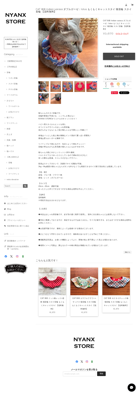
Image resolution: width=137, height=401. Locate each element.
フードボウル (12, 95)
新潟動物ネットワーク (16, 241)
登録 (101, 374)
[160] (112, 83)
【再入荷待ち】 (13, 157)
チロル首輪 (13, 89)
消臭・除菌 (11, 140)
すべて (106, 83)
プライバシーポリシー (16, 220)
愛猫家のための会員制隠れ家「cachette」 (18, 247)
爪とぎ (9, 134)
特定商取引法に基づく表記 (18, 226)
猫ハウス (10, 151)
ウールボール (13, 106)
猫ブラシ (10, 117)
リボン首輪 (13, 78)
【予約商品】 (12, 67)
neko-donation (13, 179)
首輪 (8, 72)
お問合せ (11, 215)
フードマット (12, 123)
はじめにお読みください (17, 203)
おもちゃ (10, 101)
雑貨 (8, 129)
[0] (124, 83)
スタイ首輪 (13, 84)
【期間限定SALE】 (15, 61)
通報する (127, 252)
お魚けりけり (13, 112)
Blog (9, 209)
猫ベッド (10, 146)
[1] (118, 83)
